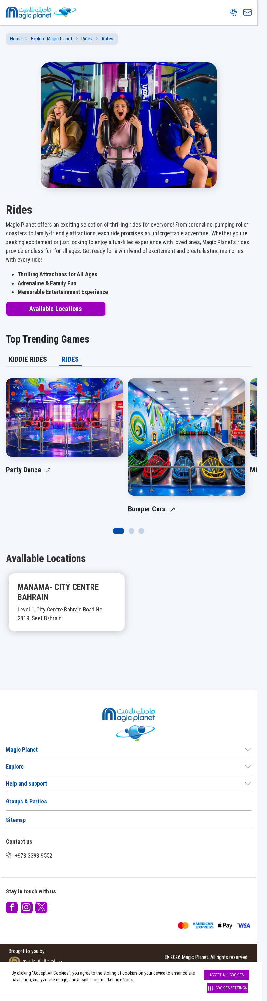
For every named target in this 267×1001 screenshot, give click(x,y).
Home (16, 39)
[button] (128, 609)
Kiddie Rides (28, 359)
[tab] (28, 359)
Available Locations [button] (55, 309)
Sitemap (16, 820)
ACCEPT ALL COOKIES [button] (227, 975)
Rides (86, 39)
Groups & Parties (26, 801)
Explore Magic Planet (51, 39)
